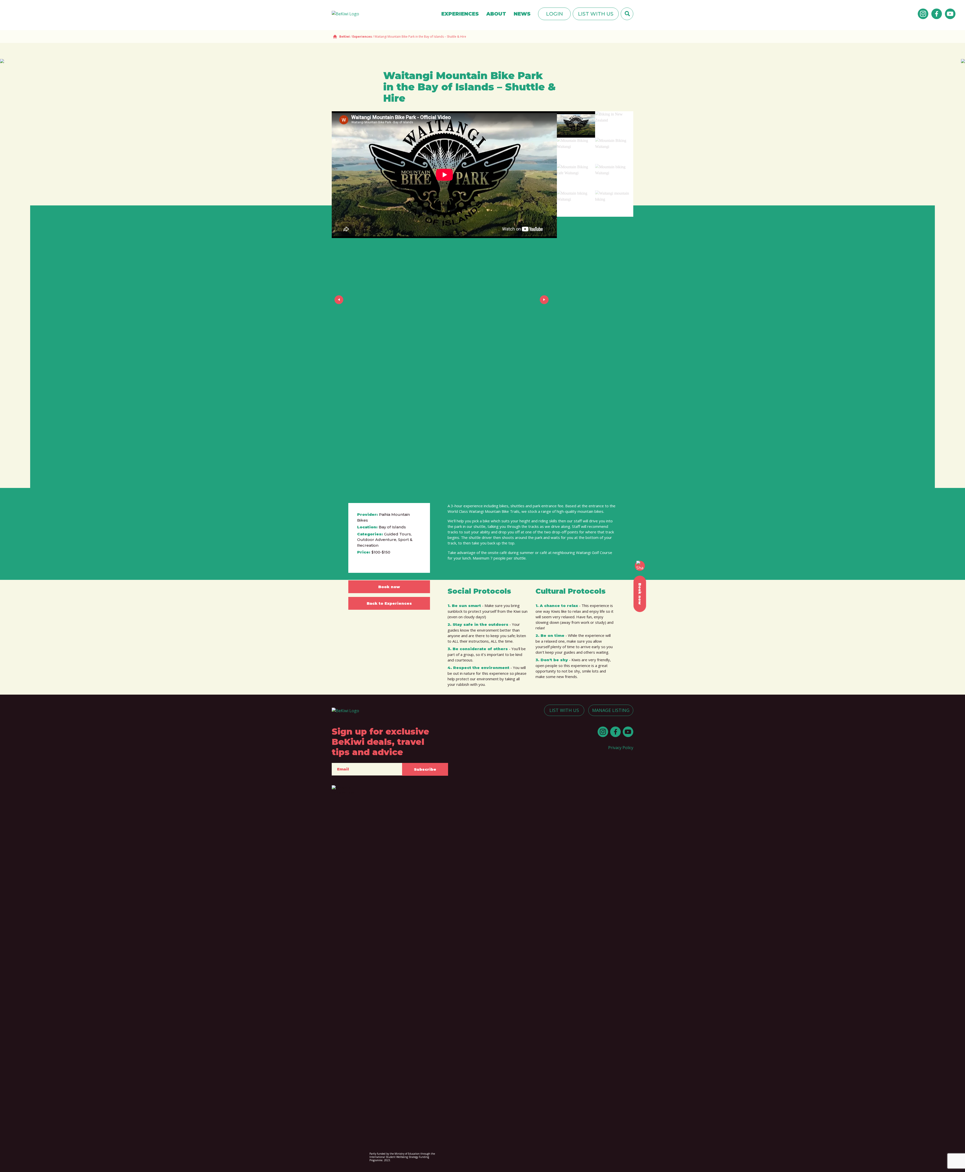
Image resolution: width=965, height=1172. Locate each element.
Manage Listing (611, 710)
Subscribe (425, 769)
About (496, 14)
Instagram (923, 14)
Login (554, 14)
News (522, 14)
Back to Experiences (389, 603)
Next (545, 299)
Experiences (460, 14)
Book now (389, 586)
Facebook (936, 14)
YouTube (950, 14)
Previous (340, 299)
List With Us (595, 14)
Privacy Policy (620, 747)
